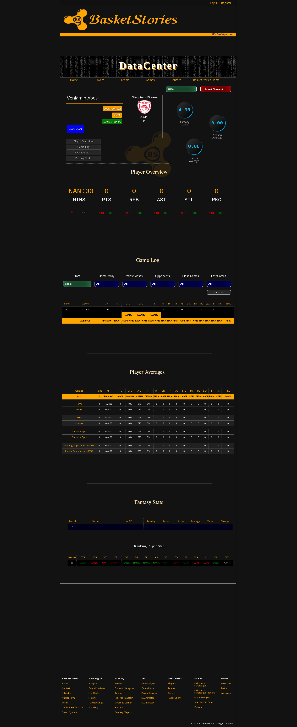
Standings (94, 707)
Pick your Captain (124, 697)
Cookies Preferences (73, 707)
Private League (202, 697)
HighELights (94, 693)
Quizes (198, 707)
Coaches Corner (123, 702)
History (92, 697)
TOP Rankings (96, 702)
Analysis (93, 683)
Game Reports (149, 688)
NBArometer (147, 697)
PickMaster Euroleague (200, 684)
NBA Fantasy (148, 702)
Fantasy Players (123, 712)
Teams (118, 693)
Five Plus (119, 707)
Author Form (68, 697)
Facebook (226, 683)
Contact (66, 688)
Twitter (224, 688)
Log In (214, 2)
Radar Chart (174, 697)
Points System (69, 712)
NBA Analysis (148, 683)
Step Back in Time (203, 702)
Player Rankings (149, 693)
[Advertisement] (148, 46)
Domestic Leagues (124, 688)
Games (171, 693)
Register (226, 2)
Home (65, 683)
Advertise (67, 693)
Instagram (226, 693)
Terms (65, 702)
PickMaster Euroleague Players (204, 691)
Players (172, 683)
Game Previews (97, 688)
